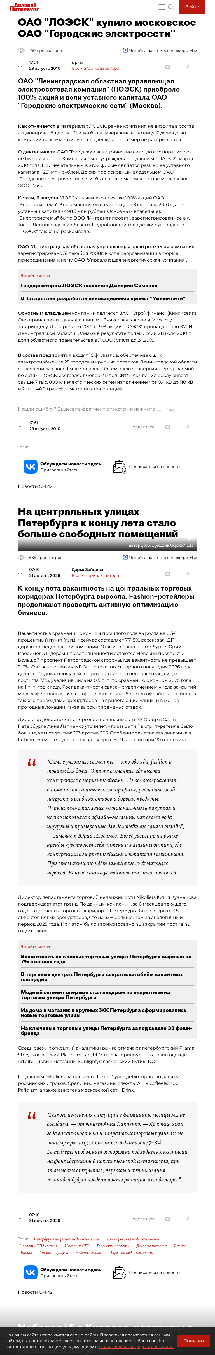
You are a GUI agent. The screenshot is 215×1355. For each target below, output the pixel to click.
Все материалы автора (95, 68)
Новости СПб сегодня (38, 1246)
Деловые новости (152, 1246)
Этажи (108, 646)
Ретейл (25, 1252)
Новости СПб (77, 1246)
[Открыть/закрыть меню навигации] (161, 7)
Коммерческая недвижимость (132, 1239)
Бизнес (180, 1246)
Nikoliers (146, 897)
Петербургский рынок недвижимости (65, 1239)
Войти (192, 7)
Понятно (193, 1341)
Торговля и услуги (53, 1252)
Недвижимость (89, 1252)
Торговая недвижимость (131, 1252)
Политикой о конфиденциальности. (136, 1346)
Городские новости (113, 1246)
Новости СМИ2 (35, 486)
